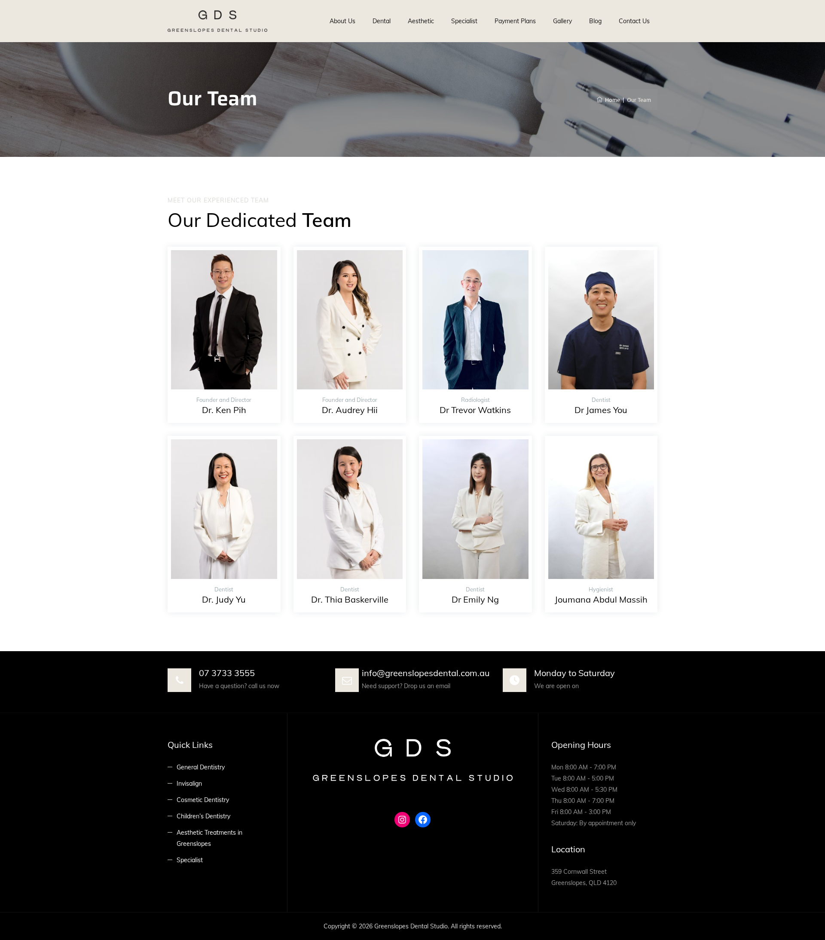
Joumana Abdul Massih (601, 599)
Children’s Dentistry (203, 816)
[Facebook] (423, 819)
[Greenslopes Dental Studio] (217, 21)
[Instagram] (402, 819)
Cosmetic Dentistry (203, 800)
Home (611, 99)
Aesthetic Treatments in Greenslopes (209, 838)
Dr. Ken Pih (224, 409)
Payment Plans (515, 21)
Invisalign (189, 783)
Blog (595, 21)
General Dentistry (201, 767)
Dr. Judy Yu (224, 599)
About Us (342, 21)
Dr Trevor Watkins (475, 409)
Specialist (464, 21)
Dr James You (600, 409)
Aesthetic (421, 21)
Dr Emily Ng (475, 599)
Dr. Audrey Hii (350, 409)
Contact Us (634, 21)
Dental (382, 21)
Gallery (562, 21)
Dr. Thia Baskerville (349, 599)
